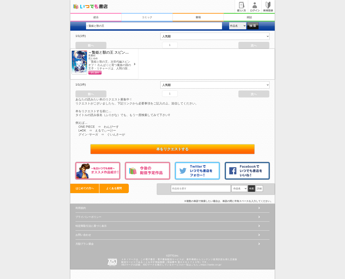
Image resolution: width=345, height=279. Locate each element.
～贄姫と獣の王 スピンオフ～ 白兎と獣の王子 (126, 52)
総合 (96, 17)
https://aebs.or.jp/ (211, 264)
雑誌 (249, 17)
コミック (147, 17)
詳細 (259, 188)
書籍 (198, 17)
